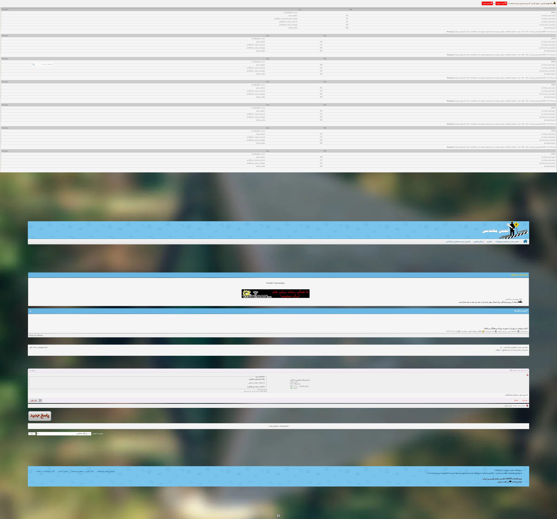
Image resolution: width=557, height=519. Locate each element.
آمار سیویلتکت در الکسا (46, 472)
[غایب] (527, 375)
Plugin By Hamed (36, 335)
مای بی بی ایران (489, 479)
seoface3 (514, 324)
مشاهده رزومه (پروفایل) (256, 387)
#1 (30, 371)
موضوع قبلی (283, 426)
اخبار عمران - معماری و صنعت (82, 472)
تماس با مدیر (63, 472)
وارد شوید (500, 4)
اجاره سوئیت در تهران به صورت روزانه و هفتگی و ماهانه (506, 321)
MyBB (509, 479)
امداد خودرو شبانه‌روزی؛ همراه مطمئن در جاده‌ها (509, 327)
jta (511, 406)
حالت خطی (32, 347)
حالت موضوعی (43, 347)
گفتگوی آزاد (473, 330)
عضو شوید (486, 4)
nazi (506, 406)
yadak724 (514, 330)
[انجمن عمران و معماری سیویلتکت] (505, 238)
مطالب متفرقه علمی (475, 324)
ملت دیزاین (502, 482)
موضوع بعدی (273, 426)
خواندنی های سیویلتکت (106, 472)
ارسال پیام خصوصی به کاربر (300, 380)
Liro (493, 324)
